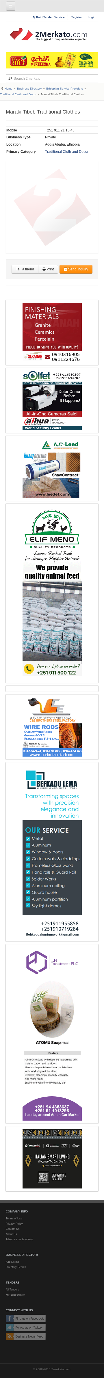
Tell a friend (25, 269)
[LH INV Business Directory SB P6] (52, 1034)
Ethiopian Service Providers (64, 88)
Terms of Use (14, 1218)
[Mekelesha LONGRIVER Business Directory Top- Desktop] (52, 60)
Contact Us (13, 1228)
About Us (11, 1234)
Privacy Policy (14, 1223)
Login (91, 17)
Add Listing (12, 1261)
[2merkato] (52, 34)
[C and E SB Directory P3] (52, 727)
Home (8, 88)
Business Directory (29, 88)
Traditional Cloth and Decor (18, 94)
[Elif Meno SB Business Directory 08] (52, 593)
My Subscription (15, 1294)
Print (50, 269)
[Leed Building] (52, 468)
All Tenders (12, 1289)
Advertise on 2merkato (19, 1239)
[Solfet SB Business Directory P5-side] (52, 400)
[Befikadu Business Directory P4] (52, 852)
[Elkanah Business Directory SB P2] (52, 332)
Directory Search (16, 1267)
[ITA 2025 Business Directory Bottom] (52, 1158)
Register (76, 17)
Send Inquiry (77, 269)
